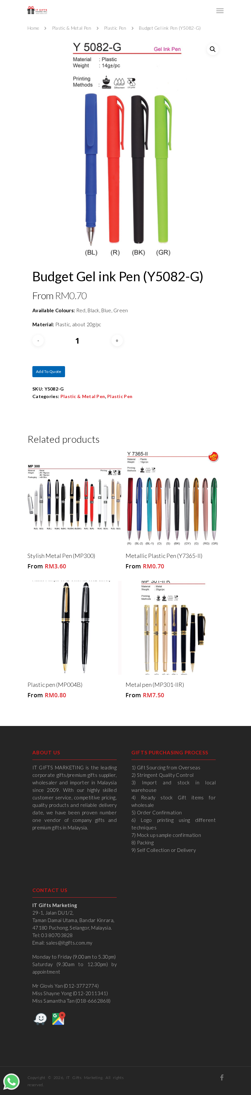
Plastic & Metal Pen (72, 28)
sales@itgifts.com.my (69, 943)
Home (33, 28)
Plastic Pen (115, 28)
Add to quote (48, 371)
